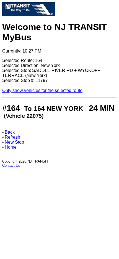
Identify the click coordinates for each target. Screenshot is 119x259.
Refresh (12, 137)
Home (11, 147)
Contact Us (11, 165)
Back (10, 132)
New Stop (14, 142)
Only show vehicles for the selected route (42, 90)
